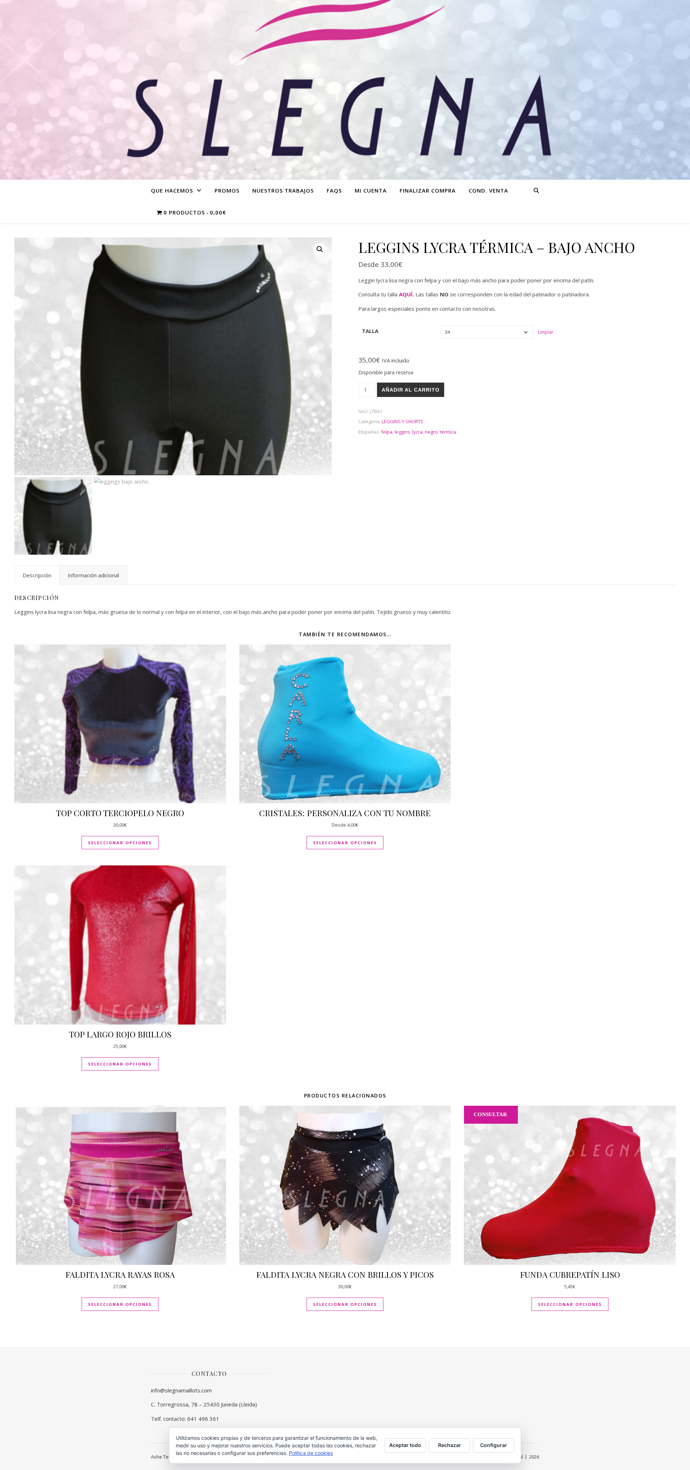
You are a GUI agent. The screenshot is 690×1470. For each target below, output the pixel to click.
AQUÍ (406, 294)
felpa (386, 432)
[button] (319, 249)
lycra (417, 432)
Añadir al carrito (411, 390)
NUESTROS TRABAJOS (283, 190)
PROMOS (227, 190)
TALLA (370, 330)
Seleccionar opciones (120, 842)
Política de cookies (311, 1453)
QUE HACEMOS (172, 190)
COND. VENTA (488, 190)
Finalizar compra (428, 190)
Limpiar (545, 332)
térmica (448, 432)
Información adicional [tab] (93, 575)
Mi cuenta (371, 190)
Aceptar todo (405, 1445)
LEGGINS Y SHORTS (402, 421)
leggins (402, 432)
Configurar (493, 1445)
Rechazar (449, 1445)
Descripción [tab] (37, 575)
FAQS (334, 190)
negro (431, 432)
